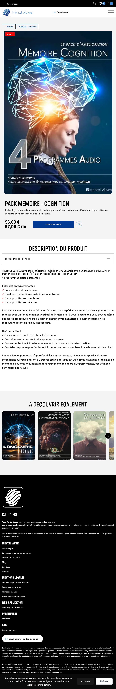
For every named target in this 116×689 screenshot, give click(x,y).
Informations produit (11, 587)
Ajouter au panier (54, 224)
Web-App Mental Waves (12, 607)
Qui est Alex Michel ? (11, 557)
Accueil (5, 571)
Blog (4, 562)
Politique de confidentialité (14, 596)
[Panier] (109, 3)
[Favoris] (100, 3)
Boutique (6, 566)
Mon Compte (7, 548)
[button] (79, 224)
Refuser (104, 681)
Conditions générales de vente (16, 582)
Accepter (85, 681)
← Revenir (8, 26)
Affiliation (6, 618)
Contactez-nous (9, 629)
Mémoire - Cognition (27, 26)
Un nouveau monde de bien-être (16, 552)
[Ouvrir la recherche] (94, 3)
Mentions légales (9, 591)
